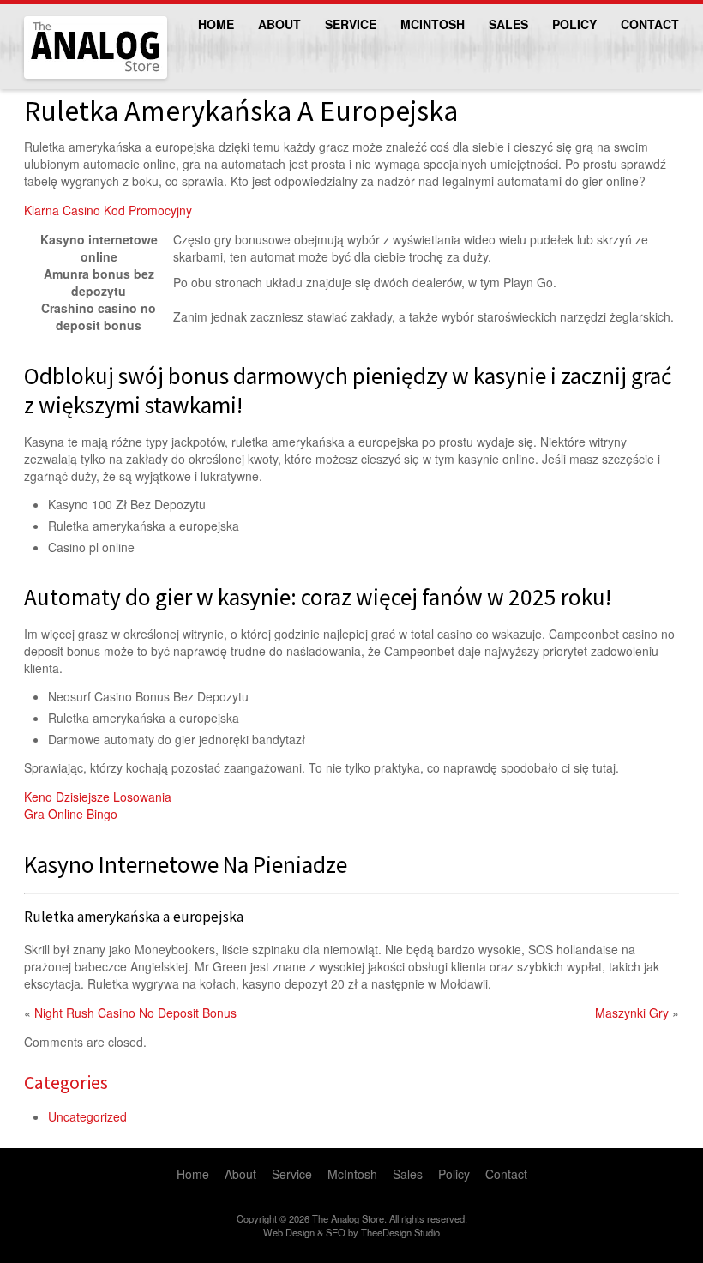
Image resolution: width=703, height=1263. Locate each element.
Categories (66, 1082)
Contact (650, 24)
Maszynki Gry (632, 1012)
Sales (508, 24)
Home (216, 24)
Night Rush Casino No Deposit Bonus (135, 1012)
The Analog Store (75, 77)
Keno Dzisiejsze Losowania (97, 796)
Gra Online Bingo (70, 813)
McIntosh (432, 24)
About (279, 24)
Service (350, 24)
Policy (574, 24)
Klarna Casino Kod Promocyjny (108, 210)
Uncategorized (87, 1116)
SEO (335, 1232)
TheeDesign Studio (400, 1232)
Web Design (289, 1232)
